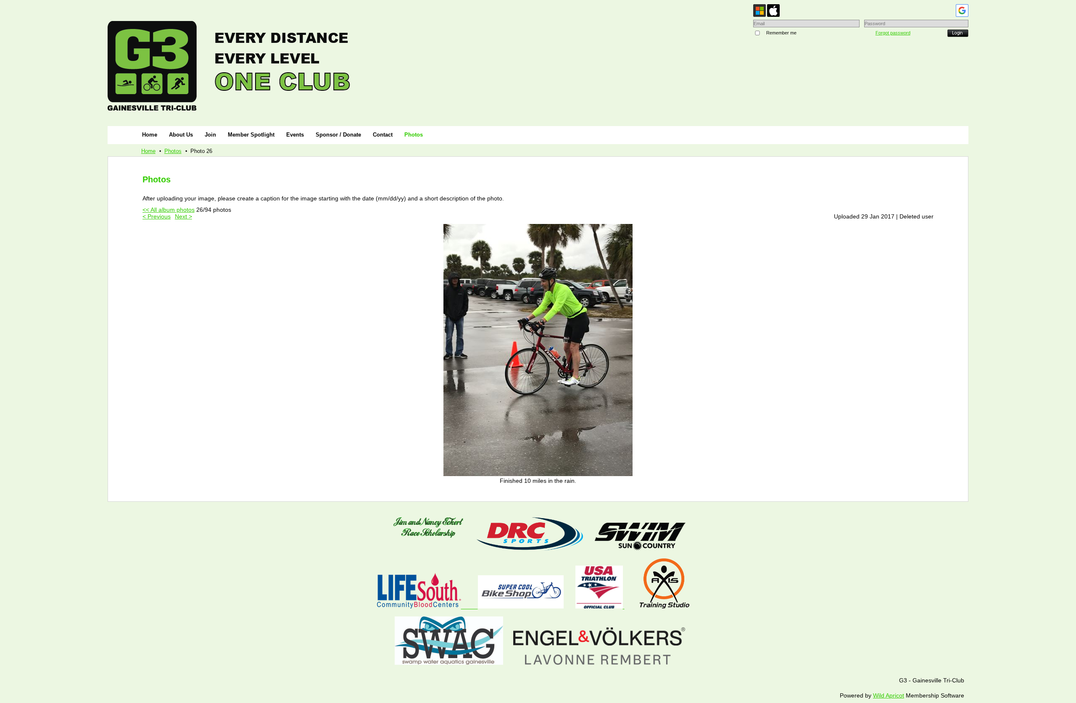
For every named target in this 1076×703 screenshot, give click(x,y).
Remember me (781, 32)
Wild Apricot (888, 695)
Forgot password (893, 32)
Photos (173, 151)
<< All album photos (168, 209)
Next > (183, 216)
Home (148, 151)
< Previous (156, 216)
